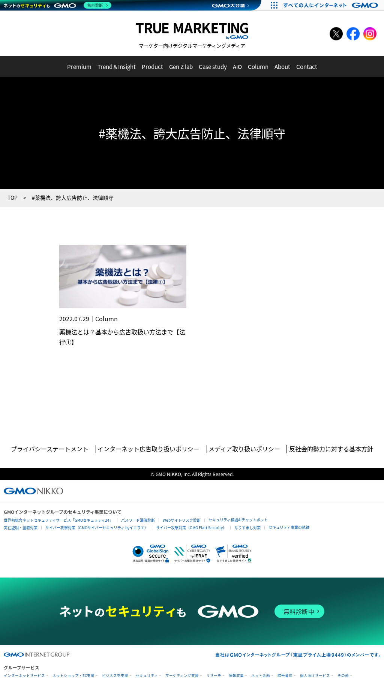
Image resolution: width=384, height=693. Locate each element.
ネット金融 (260, 675)
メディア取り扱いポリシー (244, 448)
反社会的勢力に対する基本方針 (331, 448)
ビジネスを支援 (115, 675)
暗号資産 (285, 675)
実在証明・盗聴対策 (21, 527)
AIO (237, 66)
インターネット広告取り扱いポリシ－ (149, 448)
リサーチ (213, 675)
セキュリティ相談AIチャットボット (238, 519)
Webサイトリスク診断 (182, 520)
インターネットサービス (24, 675)
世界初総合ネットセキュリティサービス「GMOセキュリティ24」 (58, 520)
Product (152, 66)
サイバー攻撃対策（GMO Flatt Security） (191, 527)
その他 (343, 675)
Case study (213, 66)
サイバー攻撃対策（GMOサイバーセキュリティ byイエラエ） (96, 527)
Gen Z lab (181, 66)
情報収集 (236, 675)
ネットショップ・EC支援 (73, 675)
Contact (306, 66)
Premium (79, 66)
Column (258, 66)
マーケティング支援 (182, 675)
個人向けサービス (315, 675)
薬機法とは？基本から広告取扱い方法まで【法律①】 (122, 336)
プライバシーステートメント (49, 448)
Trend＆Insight (117, 66)
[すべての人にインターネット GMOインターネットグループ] (331, 5)
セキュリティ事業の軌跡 (288, 527)
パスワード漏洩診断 (138, 520)
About (282, 66)
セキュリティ (147, 675)
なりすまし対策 (247, 527)
